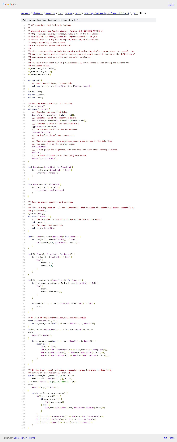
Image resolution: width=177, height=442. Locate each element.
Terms (32, 437)
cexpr (78, 13)
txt (165, 437)
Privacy (24, 437)
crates (68, 13)
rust (60, 13)
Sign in (171, 4)
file (77, 20)
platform (37, 13)
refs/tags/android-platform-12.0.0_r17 (106, 13)
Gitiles (16, 437)
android (25, 13)
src (136, 13)
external (50, 13)
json (172, 437)
